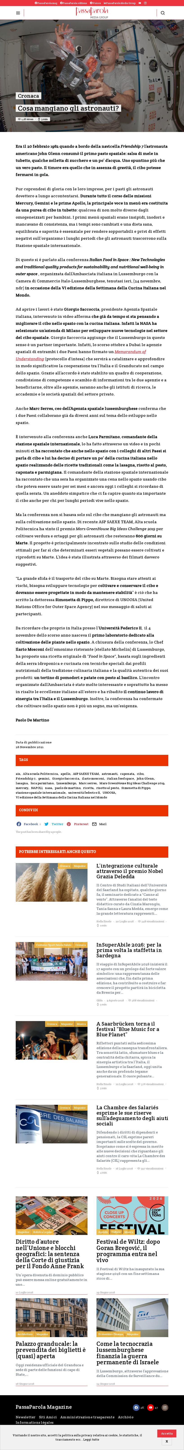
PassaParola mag (47, 3)
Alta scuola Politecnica (40, 774)
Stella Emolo (104, 921)
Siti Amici (48, 1417)
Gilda (99, 1000)
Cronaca (28, 95)
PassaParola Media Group (121, 3)
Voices (96, 3)
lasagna (22, 783)
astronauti (110, 774)
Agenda (103, 1232)
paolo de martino (67, 788)
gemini (43, 778)
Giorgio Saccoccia (65, 778)
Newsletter (25, 1417)
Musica (81, 1024)
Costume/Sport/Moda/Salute (54, 945)
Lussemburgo (66, 783)
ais (18, 774)
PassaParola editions (75, 3)
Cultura (116, 1232)
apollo (65, 774)
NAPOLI (36, 788)
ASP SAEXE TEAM (86, 774)
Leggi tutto (91, 1439)
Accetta (167, 1433)
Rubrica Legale (42, 1232)
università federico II (84, 793)
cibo (140, 774)
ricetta (88, 788)
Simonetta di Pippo (135, 788)
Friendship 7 (25, 778)
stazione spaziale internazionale (41, 793)
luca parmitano (42, 783)
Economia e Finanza (110, 1334)
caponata (127, 774)
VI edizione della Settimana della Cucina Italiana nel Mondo (61, 797)
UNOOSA (109, 793)
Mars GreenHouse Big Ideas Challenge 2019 (131, 783)
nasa (48, 788)
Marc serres (88, 783)
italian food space (120, 778)
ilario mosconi (93, 778)
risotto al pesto (107, 788)
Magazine (80, 866)
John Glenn (145, 778)
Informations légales (34, 1422)
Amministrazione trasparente (87, 1417)
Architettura (25, 1334)
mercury (22, 788)
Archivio (126, 1417)
